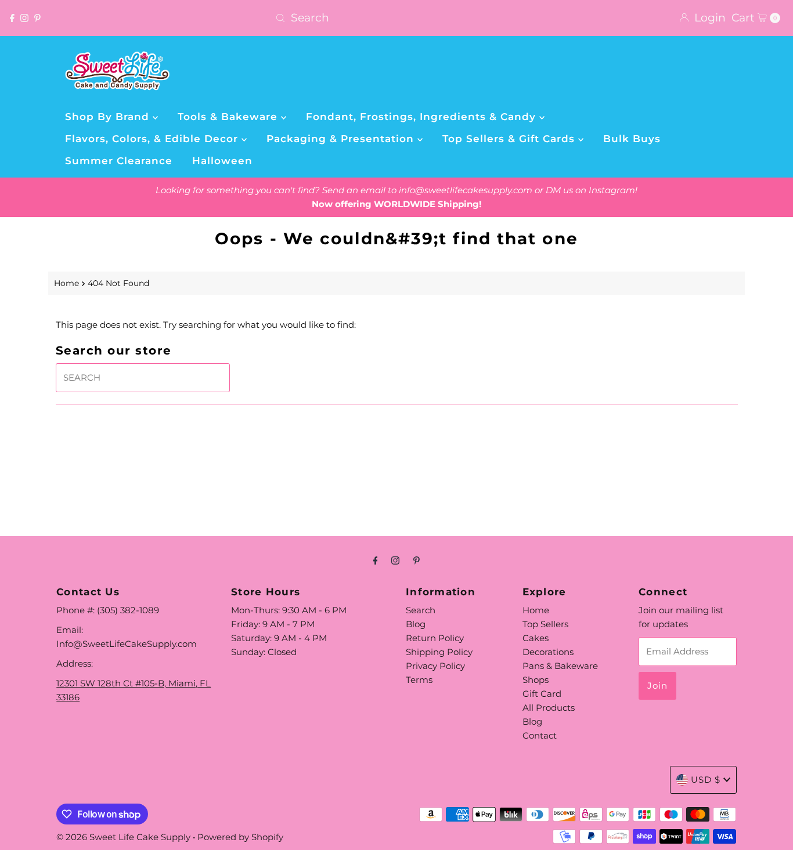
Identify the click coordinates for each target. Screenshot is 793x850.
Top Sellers (545, 624)
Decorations (548, 651)
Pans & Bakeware (560, 665)
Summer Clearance (118, 161)
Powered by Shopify (240, 836)
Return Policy (435, 637)
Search (420, 610)
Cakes (535, 637)
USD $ (705, 779)
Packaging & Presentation (341, 138)
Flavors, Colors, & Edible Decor (153, 138)
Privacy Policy (435, 665)
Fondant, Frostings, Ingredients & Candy (422, 116)
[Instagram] (24, 18)
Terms (419, 679)
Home (66, 283)
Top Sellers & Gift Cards (510, 138)
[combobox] (396, 18)
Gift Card (541, 693)
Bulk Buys (632, 138)
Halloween (222, 161)
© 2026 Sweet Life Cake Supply (123, 836)
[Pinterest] (37, 18)
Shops (535, 679)
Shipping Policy (439, 651)
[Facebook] (12, 18)
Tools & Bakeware (229, 116)
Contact (539, 735)
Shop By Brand (109, 116)
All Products (548, 707)
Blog (416, 624)
